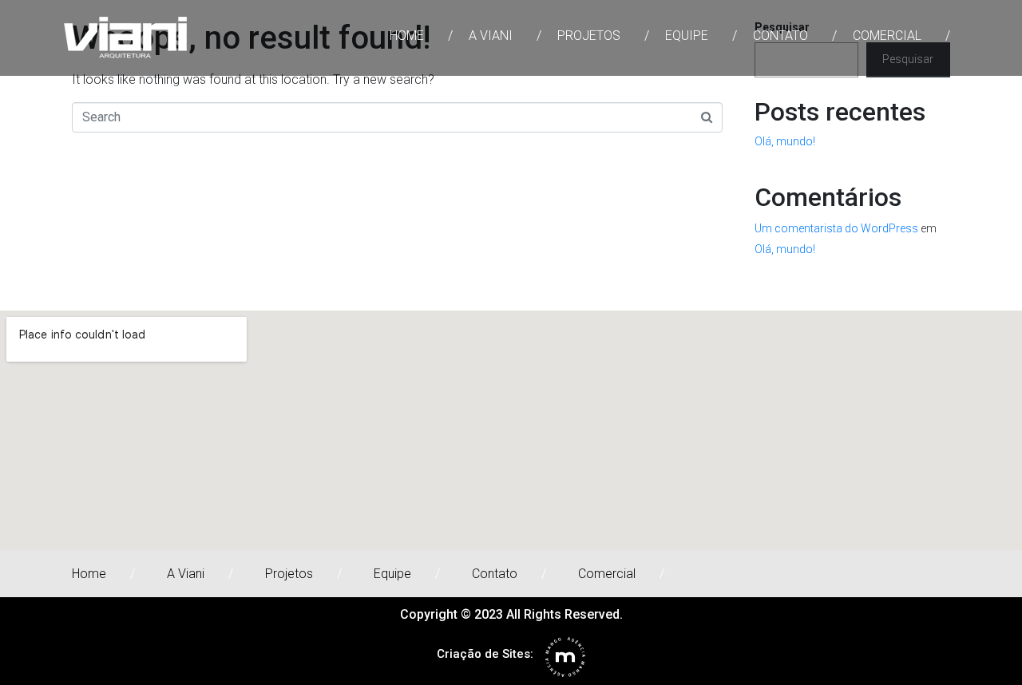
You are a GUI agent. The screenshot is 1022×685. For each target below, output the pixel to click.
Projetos (588, 35)
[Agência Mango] (565, 657)
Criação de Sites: (485, 654)
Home (407, 35)
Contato (780, 35)
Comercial (887, 35)
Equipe (686, 35)
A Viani (491, 35)
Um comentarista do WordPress (836, 228)
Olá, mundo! (785, 141)
